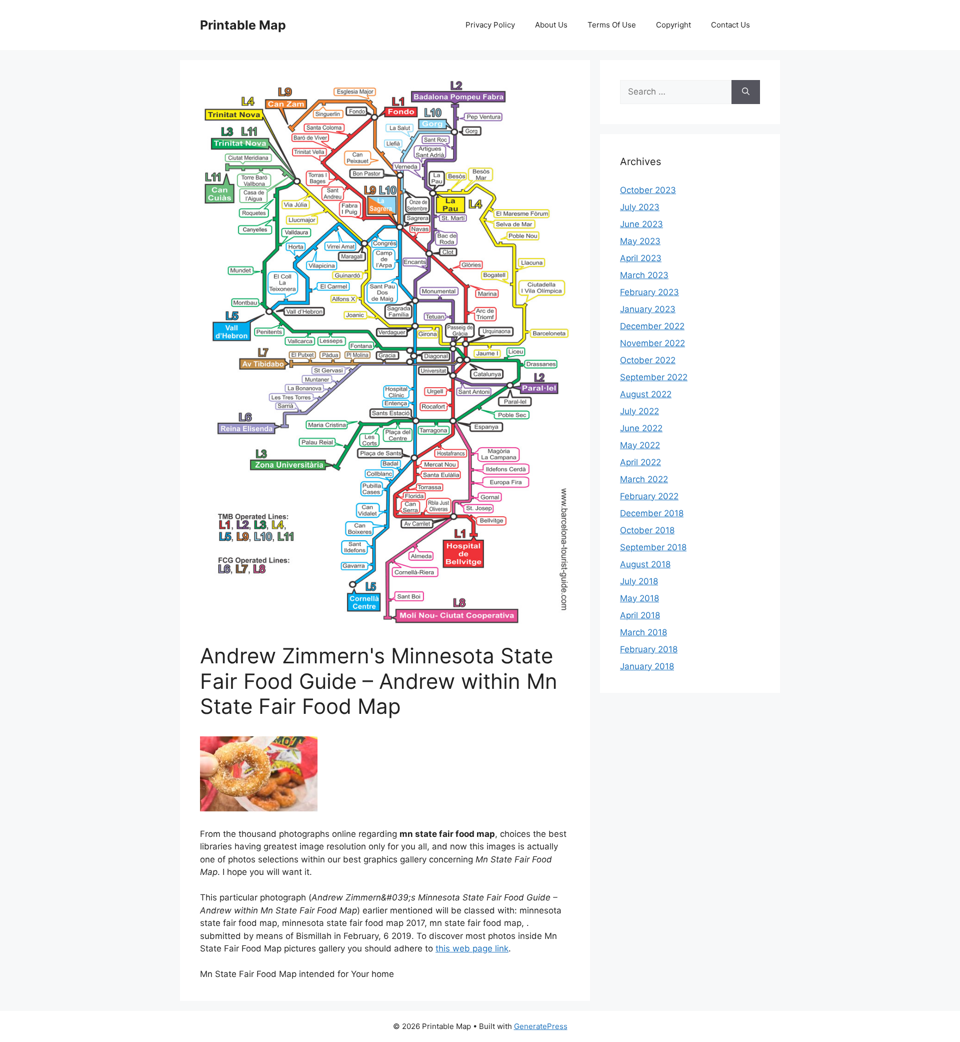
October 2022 (648, 360)
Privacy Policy (490, 25)
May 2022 (640, 445)
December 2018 (652, 513)
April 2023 (641, 258)
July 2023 (640, 207)
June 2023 (641, 224)
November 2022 (652, 343)
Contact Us (730, 25)
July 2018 (639, 581)
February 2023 (649, 292)
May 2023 (640, 241)
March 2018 (643, 632)
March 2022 (644, 479)
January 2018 (647, 666)
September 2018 (653, 547)
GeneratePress (541, 1026)
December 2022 (652, 326)
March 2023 (644, 275)
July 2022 (639, 411)
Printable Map (243, 25)
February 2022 (649, 496)
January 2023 (648, 309)
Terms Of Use (612, 25)
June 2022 (641, 428)
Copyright (673, 25)
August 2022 (646, 394)
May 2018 (639, 598)
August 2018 (645, 564)
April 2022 (640, 462)
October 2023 (648, 190)
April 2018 (640, 615)
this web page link (472, 948)
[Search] (746, 92)
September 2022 (654, 377)
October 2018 (647, 530)
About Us (551, 25)
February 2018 (649, 649)
